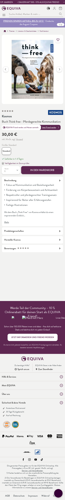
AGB (7, 496)
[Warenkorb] (60, 8)
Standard (6, 151)
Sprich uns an (23, 369)
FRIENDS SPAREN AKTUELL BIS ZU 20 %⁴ (23, 21)
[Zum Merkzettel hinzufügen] (58, 40)
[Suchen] (60, 14)
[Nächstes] (59, 69)
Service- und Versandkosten (32, 471)
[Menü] (4, 14)
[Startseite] (5, 31)
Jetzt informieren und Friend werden (32, 337)
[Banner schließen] (61, 23)
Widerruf (45, 496)
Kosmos (7, 116)
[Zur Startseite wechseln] (11, 8)
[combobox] (33, 14)
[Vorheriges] (5, 69)
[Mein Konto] (54, 8)
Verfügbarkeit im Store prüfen (17, 163)
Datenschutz (18, 496)
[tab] (32, 201)
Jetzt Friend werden (49, 127)
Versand (19, 139)
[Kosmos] (55, 113)
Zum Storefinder (45, 369)
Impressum (33, 496)
